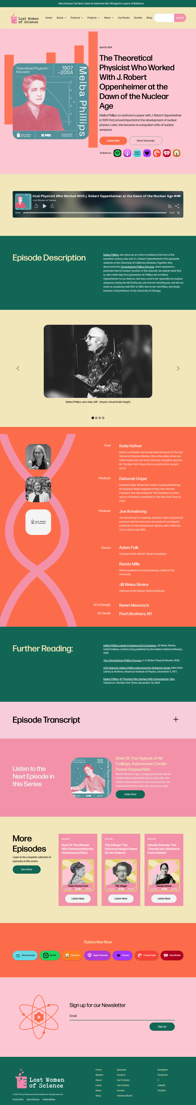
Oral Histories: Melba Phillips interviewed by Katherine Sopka (136, 668)
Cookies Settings (49, 1099)
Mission (99, 1075)
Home (48, 17)
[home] (24, 18)
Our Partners (123, 1080)
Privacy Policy (18, 1099)
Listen (98, 1085)
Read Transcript (146, 140)
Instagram (163, 1069)
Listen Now (113, 140)
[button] (61, 17)
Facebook (163, 1075)
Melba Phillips (111, 254)
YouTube (162, 1090)
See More (26, 869)
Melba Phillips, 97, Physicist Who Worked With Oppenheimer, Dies (139, 679)
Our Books (124, 17)
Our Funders (123, 1085)
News (98, 1090)
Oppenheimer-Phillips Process (137, 266)
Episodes (121, 1069)
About (99, 1080)
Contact (121, 1075)
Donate (138, 17)
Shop (149, 17)
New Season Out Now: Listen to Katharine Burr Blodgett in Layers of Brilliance (101, 3)
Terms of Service (33, 1099)
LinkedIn (161, 1085)
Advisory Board (124, 1095)
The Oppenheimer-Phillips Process (122, 660)
